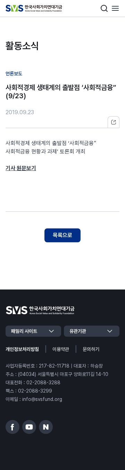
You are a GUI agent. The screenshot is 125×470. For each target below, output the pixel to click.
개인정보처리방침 (22, 349)
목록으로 (62, 235)
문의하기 (91, 349)
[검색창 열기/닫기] (104, 8)
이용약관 (60, 349)
